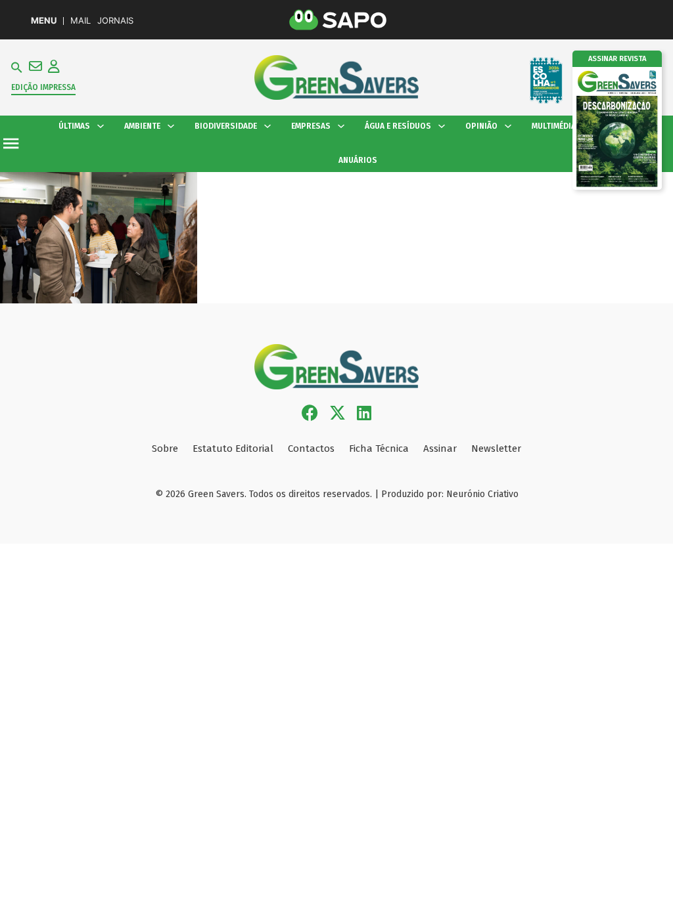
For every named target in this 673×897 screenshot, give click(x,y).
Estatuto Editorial (233, 448)
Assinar (440, 448)
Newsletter (496, 448)
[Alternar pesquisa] (16, 67)
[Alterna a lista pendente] (100, 126)
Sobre (165, 448)
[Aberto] (10, 143)
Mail (80, 20)
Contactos (311, 448)
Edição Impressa (43, 87)
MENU (44, 20)
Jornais (115, 20)
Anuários (357, 160)
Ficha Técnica (379, 448)
